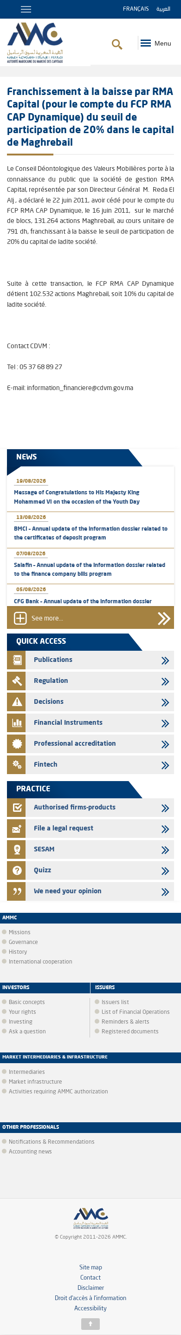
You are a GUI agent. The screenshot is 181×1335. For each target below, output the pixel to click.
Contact (90, 1278)
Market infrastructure (35, 1082)
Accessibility (90, 1309)
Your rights (22, 1012)
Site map (90, 1268)
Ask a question (27, 1032)
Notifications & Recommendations (52, 1142)
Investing (20, 1022)
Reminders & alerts (125, 1022)
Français (136, 9)
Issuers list (115, 1002)
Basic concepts (27, 1002)
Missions (20, 933)
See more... (47, 618)
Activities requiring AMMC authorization (58, 1092)
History (18, 952)
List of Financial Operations (136, 1012)
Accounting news (30, 1152)
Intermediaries (27, 1072)
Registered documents (130, 1032)
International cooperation (40, 962)
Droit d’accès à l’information (90, 1298)
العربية (163, 9)
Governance (23, 942)
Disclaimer (91, 1288)
